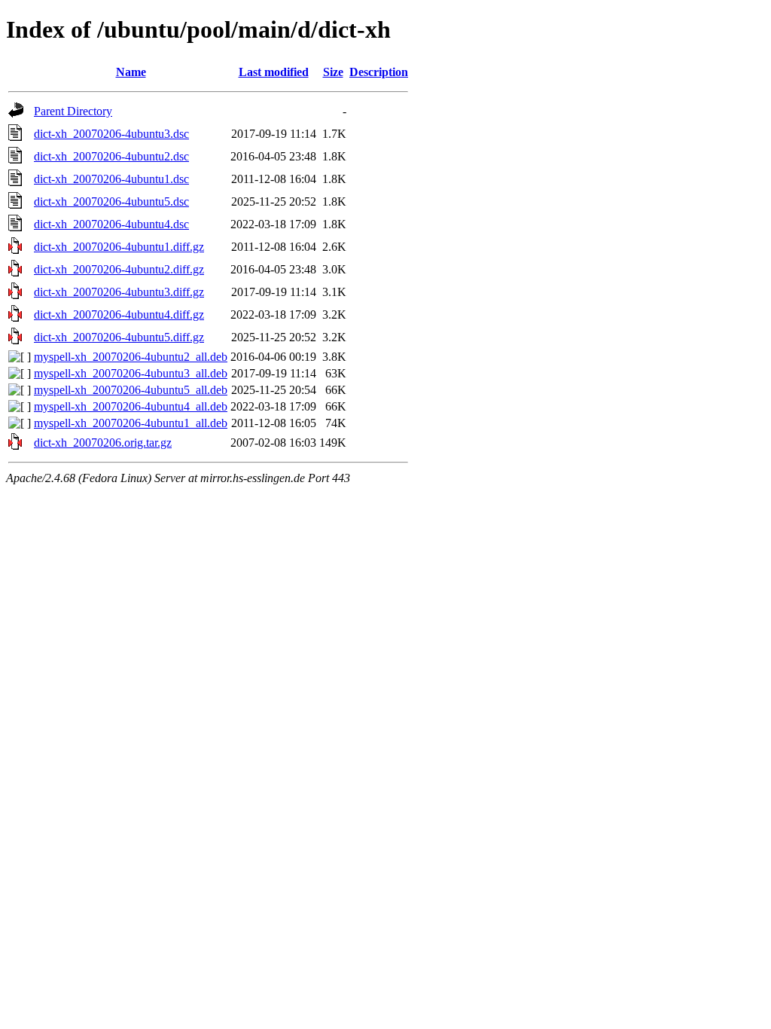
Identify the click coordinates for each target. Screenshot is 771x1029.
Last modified (274, 72)
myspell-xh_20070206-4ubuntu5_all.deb (130, 389)
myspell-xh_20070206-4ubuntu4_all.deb (130, 406)
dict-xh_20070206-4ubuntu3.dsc (111, 133)
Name (131, 72)
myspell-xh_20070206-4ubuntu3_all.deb (130, 373)
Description (378, 72)
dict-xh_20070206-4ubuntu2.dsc (111, 156)
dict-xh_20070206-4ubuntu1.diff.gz (119, 246)
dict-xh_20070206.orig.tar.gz (103, 442)
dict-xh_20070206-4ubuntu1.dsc (111, 179)
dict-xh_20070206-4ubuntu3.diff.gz (119, 291)
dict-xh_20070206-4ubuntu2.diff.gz (119, 269)
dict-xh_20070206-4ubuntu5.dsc (111, 201)
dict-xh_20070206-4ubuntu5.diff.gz (119, 337)
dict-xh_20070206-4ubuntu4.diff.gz (119, 314)
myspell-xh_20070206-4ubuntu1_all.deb (130, 423)
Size (333, 72)
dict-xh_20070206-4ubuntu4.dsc (111, 224)
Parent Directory (73, 111)
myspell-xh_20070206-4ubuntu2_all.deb (130, 356)
